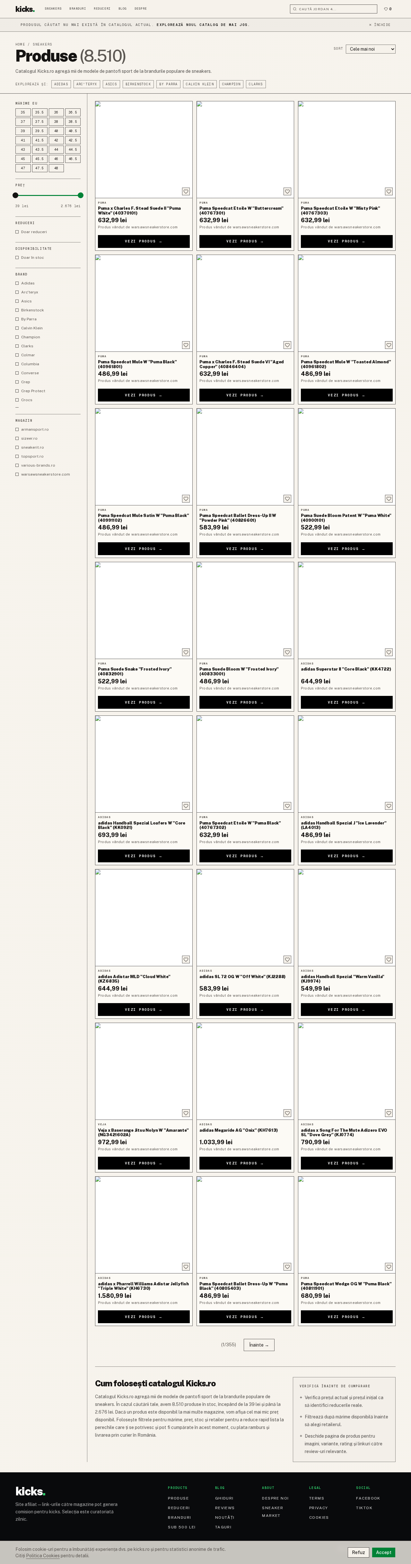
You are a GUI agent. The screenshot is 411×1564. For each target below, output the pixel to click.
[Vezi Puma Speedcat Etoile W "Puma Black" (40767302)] (245, 764)
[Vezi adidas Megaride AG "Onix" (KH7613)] (245, 1071)
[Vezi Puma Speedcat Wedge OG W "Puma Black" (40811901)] (346, 1225)
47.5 (39, 168)
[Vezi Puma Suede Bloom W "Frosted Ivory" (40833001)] (245, 610)
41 (23, 140)
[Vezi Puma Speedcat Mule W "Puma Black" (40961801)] (143, 303)
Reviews (225, 1508)
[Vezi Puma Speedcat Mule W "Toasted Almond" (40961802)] (346, 303)
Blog (122, 9)
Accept (383, 1552)
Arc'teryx (86, 84)
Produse (178, 1498)
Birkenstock (138, 84)
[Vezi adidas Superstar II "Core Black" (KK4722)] (346, 610)
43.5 (39, 150)
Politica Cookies (43, 1555)
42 (56, 140)
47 (23, 168)
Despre (141, 9)
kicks (25, 9)
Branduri (77, 9)
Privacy (318, 1508)
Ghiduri (224, 1498)
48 (56, 168)
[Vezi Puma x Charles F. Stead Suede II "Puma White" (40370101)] (143, 149)
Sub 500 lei (182, 1527)
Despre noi (275, 1498)
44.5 (73, 150)
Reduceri (102, 9)
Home (20, 44)
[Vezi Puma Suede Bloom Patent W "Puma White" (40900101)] (346, 457)
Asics (111, 84)
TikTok (364, 1508)
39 (23, 131)
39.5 (39, 131)
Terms (316, 1498)
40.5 (73, 131)
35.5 (39, 112)
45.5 (39, 159)
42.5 (73, 140)
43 (23, 150)
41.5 (39, 140)
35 (23, 112)
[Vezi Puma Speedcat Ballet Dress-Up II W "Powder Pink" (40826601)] (245, 457)
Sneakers (53, 9)
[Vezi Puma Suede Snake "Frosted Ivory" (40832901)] (143, 610)
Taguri (223, 1527)
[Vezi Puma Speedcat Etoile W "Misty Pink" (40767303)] (346, 149)
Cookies (319, 1517)
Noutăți (225, 1517)
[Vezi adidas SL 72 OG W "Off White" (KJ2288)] (245, 917)
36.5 (73, 112)
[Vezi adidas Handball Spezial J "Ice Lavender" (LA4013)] (346, 764)
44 (56, 150)
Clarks (256, 84)
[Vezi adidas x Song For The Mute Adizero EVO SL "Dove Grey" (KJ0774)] (346, 1071)
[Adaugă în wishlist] (186, 191)
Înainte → (259, 1345)
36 (56, 112)
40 (56, 131)
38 (56, 122)
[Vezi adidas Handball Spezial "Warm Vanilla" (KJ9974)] (346, 917)
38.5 (73, 122)
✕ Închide (379, 25)
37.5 (39, 122)
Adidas (61, 84)
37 (23, 122)
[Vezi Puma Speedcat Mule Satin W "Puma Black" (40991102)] (143, 457)
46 (56, 159)
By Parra (168, 84)
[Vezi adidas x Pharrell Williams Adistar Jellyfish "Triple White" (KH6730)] (143, 1225)
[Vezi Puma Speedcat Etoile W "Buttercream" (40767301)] (245, 149)
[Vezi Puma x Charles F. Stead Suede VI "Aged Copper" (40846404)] (245, 303)
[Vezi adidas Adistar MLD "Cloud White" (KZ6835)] (143, 917)
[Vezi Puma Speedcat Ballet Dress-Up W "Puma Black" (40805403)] (245, 1225)
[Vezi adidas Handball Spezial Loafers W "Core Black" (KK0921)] (143, 764)
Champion (231, 84)
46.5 (73, 159)
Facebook (368, 1498)
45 (23, 159)
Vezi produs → (144, 241)
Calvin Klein (200, 84)
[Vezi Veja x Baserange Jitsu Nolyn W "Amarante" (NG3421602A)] (143, 1071)
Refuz (358, 1552)
